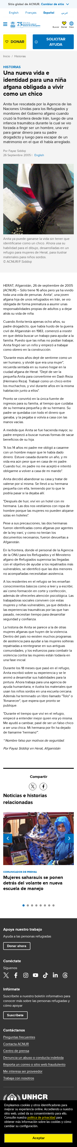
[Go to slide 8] (54, 906)
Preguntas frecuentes (19, 1037)
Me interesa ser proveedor (22, 1071)
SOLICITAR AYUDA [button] (55, 41)
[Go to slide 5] (42, 906)
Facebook (16, 975)
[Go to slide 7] (50, 906)
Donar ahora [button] (16, 945)
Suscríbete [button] (15, 1015)
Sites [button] (71, 26)
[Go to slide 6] (46, 906)
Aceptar (39, 1138)
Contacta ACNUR (16, 1044)
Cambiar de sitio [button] (52, 4)
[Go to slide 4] (37, 906)
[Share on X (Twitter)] (32, 786)
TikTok (45, 975)
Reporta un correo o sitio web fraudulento (34, 1064)
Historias (20, 56)
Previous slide (7, 838)
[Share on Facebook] (43, 786)
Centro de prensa (16, 1051)
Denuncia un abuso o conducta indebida (33, 1057)
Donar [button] (64, 26)
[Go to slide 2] (29, 906)
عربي (64, 12)
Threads (65, 975)
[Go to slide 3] (33, 906)
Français (31, 12)
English (14, 12)
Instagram (25, 975)
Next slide (69, 838)
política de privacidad (41, 1117)
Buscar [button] (56, 26)
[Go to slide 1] (24, 906)
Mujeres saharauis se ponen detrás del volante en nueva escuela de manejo (33, 883)
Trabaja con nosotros (18, 1078)
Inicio (6, 56)
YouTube (35, 975)
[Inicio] (25, 25)
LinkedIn (55, 975)
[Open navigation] (5, 24)
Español (48, 12)
